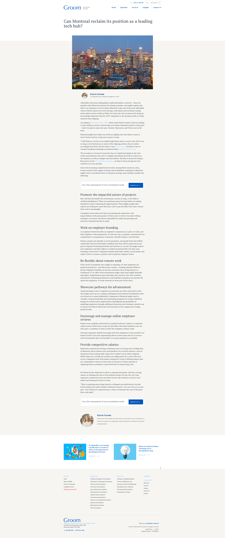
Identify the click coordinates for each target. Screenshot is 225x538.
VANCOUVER (86, 523)
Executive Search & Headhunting (126, 484)
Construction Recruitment (97, 497)
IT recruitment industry (104, 161)
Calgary (146, 488)
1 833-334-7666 (79, 530)
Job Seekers (154, 3)
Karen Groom (120, 146)
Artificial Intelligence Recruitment (100, 479)
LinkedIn (149, 523)
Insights (146, 7)
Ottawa (146, 493)
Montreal (146, 483)
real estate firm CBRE (99, 122)
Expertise (124, 7)
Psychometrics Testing (123, 492)
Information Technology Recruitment (101, 481)
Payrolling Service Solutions (125, 487)
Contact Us (157, 7)
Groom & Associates (127, 149)
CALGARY (79, 523)
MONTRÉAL (67, 523)
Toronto (146, 485)
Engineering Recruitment (97, 495)
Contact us (134, 185)
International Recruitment (125, 489)
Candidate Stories (69, 487)
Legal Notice (148, 529)
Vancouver (147, 491)
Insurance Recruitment (97, 502)
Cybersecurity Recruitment (98, 484)
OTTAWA (92, 523)
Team (65, 479)
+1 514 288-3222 (68, 530)
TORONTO (73, 523)
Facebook (156, 523)
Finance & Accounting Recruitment (100, 500)
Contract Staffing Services (124, 481)
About (113, 7)
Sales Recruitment (95, 508)
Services (135, 7)
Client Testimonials (69, 484)
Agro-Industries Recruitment (98, 489)
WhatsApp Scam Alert (70, 489)
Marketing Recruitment (97, 505)
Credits (157, 529)
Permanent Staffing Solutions (125, 479)
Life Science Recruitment (97, 487)
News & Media (68, 481)
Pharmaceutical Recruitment (98, 492)
